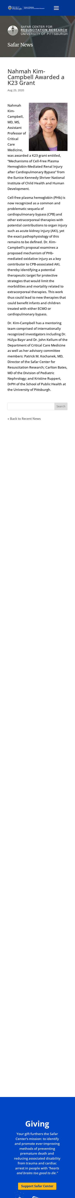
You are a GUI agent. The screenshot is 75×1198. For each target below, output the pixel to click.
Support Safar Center (37, 1186)
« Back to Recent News (24, 419)
